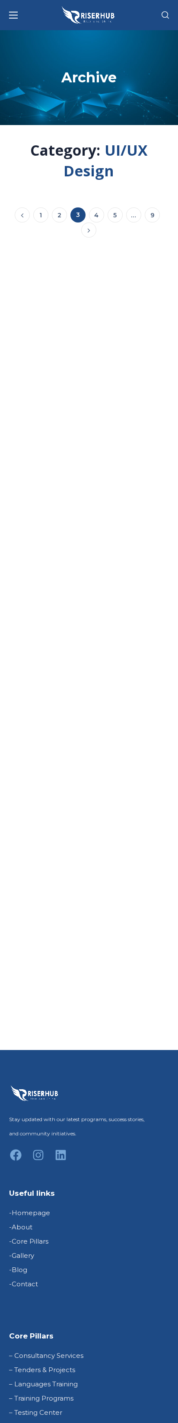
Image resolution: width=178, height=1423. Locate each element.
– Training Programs (41, 1398)
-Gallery (21, 1255)
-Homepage (29, 1213)
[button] (165, 15)
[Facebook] (16, 1160)
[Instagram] (38, 1160)
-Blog (18, 1270)
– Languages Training (43, 1384)
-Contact (23, 1284)
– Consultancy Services (46, 1355)
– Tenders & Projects (42, 1370)
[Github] (61, 1160)
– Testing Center (35, 1412)
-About (20, 1227)
